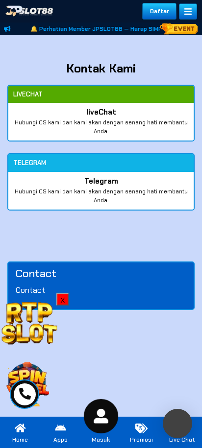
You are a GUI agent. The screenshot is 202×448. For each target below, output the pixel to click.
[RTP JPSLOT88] (29, 322)
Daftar (159, 11)
